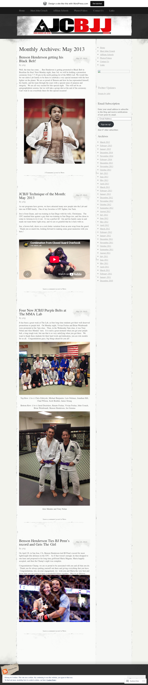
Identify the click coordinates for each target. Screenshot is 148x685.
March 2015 (105, 142)
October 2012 (105, 204)
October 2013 (105, 169)
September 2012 (106, 207)
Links (111, 10)
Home (22, 10)
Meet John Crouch (38, 10)
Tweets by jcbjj (104, 93)
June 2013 (104, 176)
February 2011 (106, 273)
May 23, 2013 (81, 311)
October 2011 (105, 246)
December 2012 (106, 197)
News (62, 172)
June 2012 (104, 218)
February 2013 (106, 190)
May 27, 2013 (81, 58)
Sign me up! (106, 124)
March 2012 (105, 228)
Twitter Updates (107, 88)
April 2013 (104, 183)
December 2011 (106, 239)
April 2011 (104, 266)
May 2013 (104, 180)
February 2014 (106, 159)
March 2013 (105, 187)
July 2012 (104, 214)
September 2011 (106, 249)
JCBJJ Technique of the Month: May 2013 (42, 195)
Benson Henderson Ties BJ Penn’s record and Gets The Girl (44, 542)
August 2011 (105, 253)
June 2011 (104, 259)
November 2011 (106, 242)
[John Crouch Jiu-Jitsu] (74, 26)
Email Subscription (109, 103)
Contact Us (98, 10)
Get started (97, 3)
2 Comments (49, 172)
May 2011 (104, 263)
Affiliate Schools (60, 10)
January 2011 (105, 277)
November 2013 (106, 166)
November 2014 (106, 156)
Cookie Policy (51, 680)
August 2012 (105, 211)
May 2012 (104, 221)
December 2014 (106, 152)
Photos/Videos (80, 10)
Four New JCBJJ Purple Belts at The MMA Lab (42, 312)
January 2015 (105, 149)
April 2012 (104, 225)
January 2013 (105, 194)
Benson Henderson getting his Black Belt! (41, 59)
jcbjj (24, 65)
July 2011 (104, 256)
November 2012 (106, 201)
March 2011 (105, 270)
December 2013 (106, 162)
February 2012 (106, 232)
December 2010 (106, 280)
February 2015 (106, 145)
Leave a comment (49, 289)
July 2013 (104, 173)
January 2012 (105, 235)
